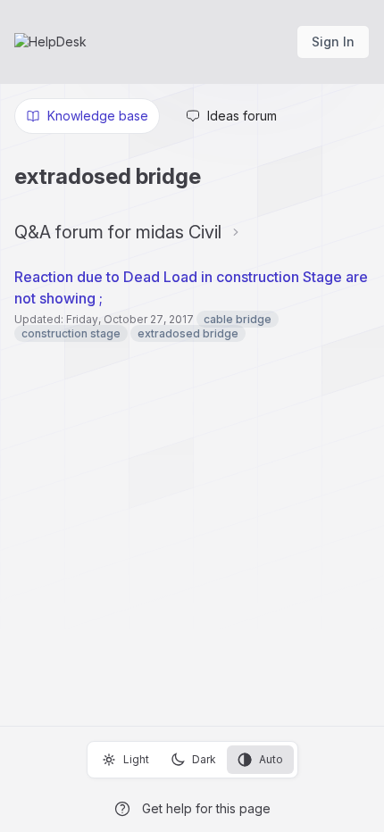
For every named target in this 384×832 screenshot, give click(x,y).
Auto (271, 759)
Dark (204, 759)
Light (136, 759)
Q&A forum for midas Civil (117, 232)
